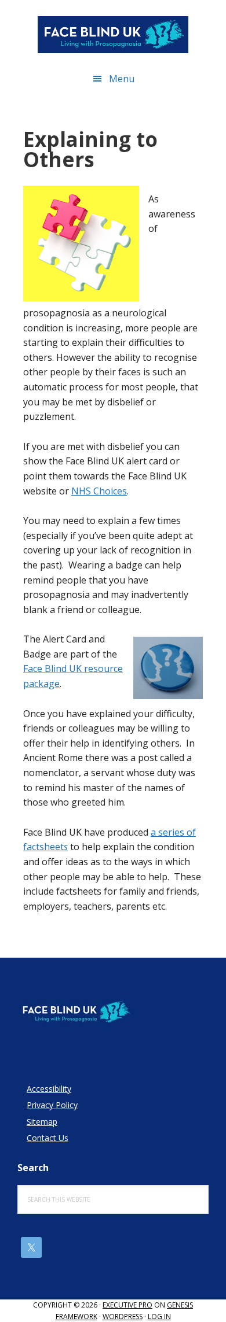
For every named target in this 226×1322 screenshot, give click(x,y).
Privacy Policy (52, 1104)
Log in (159, 1316)
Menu (121, 78)
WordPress (123, 1316)
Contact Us (47, 1137)
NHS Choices (99, 491)
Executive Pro (127, 1305)
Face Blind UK (113, 35)
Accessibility (49, 1088)
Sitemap (42, 1121)
